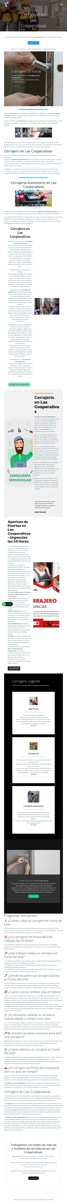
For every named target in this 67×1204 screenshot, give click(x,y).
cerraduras (30, 169)
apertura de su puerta (17, 145)
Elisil (16, 171)
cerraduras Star (9, 171)
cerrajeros (22, 155)
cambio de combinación (53, 164)
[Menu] (61, 4)
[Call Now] (4, 604)
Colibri (52, 1199)
